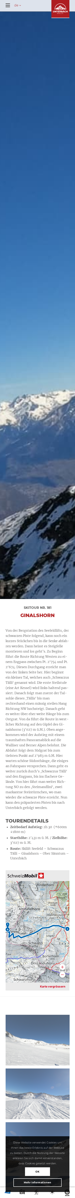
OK (37, 1171)
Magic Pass (7, 1193)
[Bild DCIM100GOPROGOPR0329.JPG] (39, 1041)
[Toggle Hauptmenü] (40, 5)
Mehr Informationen (37, 1182)
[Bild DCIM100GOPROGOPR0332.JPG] (39, 1095)
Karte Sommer (23, 1193)
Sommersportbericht (38, 1193)
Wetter (53, 1193)
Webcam (68, 1193)
